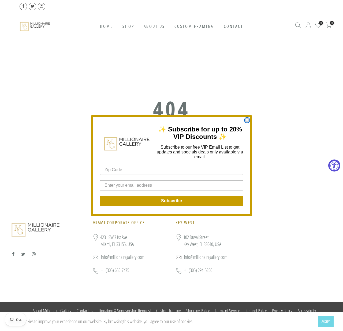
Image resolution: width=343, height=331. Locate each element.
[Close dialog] (247, 120)
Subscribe (171, 200)
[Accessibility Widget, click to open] (334, 166)
